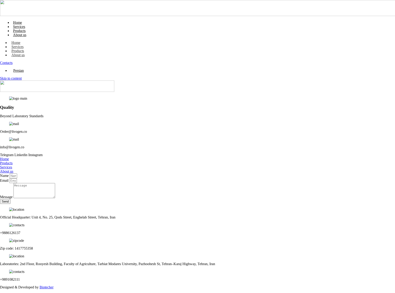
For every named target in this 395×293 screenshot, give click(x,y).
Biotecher (46, 287)
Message (6, 197)
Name (5, 176)
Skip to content (11, 78)
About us (19, 35)
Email (4, 180)
